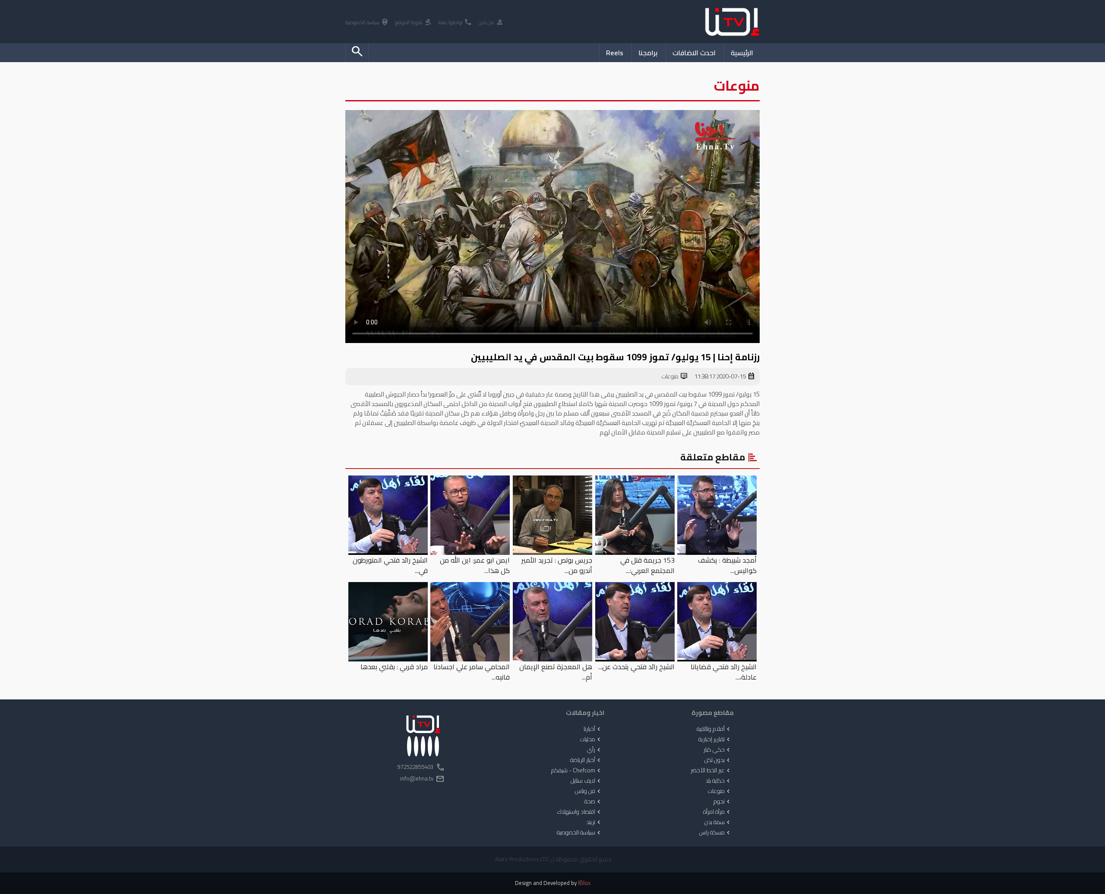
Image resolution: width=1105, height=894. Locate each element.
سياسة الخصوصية (367, 23)
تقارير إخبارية (715, 739)
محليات (591, 739)
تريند (594, 822)
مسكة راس (715, 833)
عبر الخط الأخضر (711, 770)
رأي (594, 750)
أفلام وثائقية (714, 729)
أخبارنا (593, 729)
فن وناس (588, 791)
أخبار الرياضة (586, 760)
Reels (614, 52)
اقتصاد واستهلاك (579, 812)
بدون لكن (718, 760)
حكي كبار (718, 750)
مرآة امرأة (717, 812)
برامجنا (647, 52)
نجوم (723, 801)
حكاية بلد (718, 781)
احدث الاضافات (694, 52)
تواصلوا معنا (455, 23)
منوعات (675, 376)
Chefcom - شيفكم (576, 770)
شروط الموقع (413, 23)
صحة (593, 801)
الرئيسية (742, 52)
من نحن (491, 23)
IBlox (584, 883)
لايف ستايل (586, 781)
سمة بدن (718, 822)
